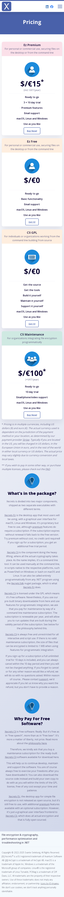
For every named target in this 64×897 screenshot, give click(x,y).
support (43, 679)
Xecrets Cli (12, 552)
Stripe (26, 439)
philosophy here (37, 743)
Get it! (32, 221)
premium (37, 527)
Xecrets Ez (10, 515)
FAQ (47, 469)
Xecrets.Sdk (17, 583)
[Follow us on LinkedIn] (47, 6)
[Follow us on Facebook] (51, 6)
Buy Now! (32, 130)
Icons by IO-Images (50, 883)
